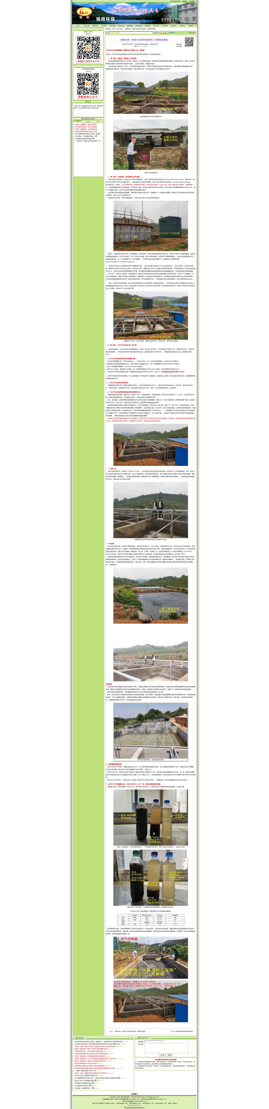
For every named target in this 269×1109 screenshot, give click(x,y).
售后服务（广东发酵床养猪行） (85, 136)
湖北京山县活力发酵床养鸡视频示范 (86, 1075)
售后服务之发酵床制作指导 (84, 138)
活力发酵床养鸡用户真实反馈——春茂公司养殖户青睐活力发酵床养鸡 (96, 1078)
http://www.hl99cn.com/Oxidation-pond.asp (120, 262)
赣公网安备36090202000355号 (135, 1108)
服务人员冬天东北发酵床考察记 (84, 1080)
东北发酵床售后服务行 (82, 1085)
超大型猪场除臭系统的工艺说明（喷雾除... (89, 134)
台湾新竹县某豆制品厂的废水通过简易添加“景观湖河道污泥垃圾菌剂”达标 (97, 1044)
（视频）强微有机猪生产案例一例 (85, 1070)
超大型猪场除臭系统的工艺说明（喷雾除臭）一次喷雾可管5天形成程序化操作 (98, 1041)
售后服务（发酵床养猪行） (83, 1088)
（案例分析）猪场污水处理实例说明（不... (89, 141)
